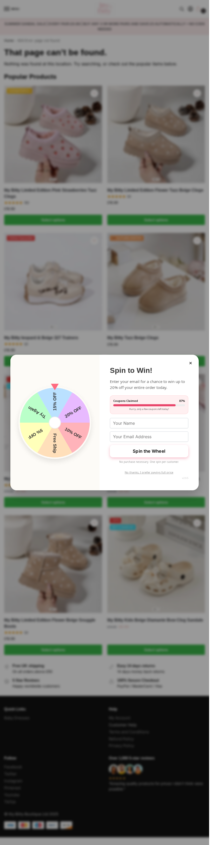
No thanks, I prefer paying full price (149, 472)
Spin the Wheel (149, 451)
